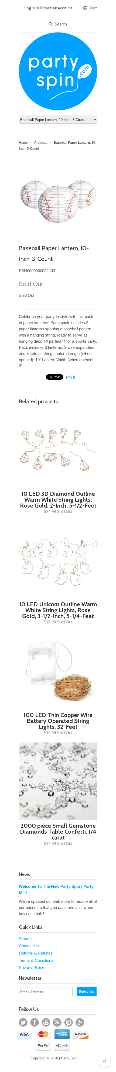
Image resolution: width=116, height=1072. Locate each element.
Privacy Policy (31, 967)
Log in (30, 8)
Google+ (80, 1022)
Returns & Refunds (36, 953)
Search (25, 939)
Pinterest (68, 1022)
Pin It (70, 377)
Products (40, 143)
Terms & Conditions (36, 960)
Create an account (56, 8)
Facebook (34, 1022)
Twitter (23, 1022)
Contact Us (29, 946)
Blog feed (57, 1022)
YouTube (46, 1022)
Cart (93, 8)
